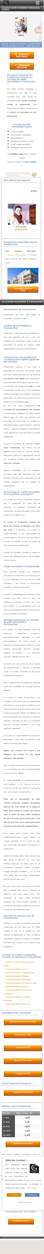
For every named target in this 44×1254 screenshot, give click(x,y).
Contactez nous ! (21, 1221)
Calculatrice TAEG (22, 1034)
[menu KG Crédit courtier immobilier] (37, 4)
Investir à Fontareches (16, 255)
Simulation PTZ (23, 1047)
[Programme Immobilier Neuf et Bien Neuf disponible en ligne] (22, 283)
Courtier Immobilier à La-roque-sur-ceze (21, 983)
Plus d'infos (32, 1188)
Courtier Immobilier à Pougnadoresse (20, 973)
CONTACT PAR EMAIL (22, 55)
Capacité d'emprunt (23, 1092)
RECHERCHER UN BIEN (23, 289)
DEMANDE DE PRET (23, 1143)
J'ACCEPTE (14, 1195)
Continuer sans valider (25, 1202)
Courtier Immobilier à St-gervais (18, 1004)
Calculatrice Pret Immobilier (22, 1022)
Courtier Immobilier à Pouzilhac (17, 976)
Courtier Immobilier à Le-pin (16, 969)
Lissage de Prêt (23, 1073)
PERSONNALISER (32, 1195)
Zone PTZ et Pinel (22, 1060)
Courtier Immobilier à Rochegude (18, 979)
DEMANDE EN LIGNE (23, 66)
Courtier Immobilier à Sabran (17, 986)
